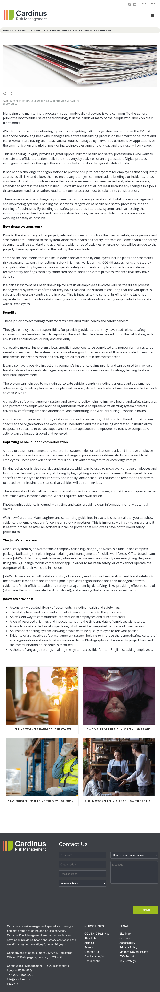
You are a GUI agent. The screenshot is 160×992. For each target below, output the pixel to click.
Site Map (125, 933)
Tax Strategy (127, 961)
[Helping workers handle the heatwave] (42, 696)
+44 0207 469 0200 (20, 974)
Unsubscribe (92, 961)
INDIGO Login (148, 3)
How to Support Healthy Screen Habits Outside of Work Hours (120, 729)
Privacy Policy (128, 947)
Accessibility (127, 942)
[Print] (13, 93)
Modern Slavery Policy (133, 951)
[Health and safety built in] (80, 66)
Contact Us (91, 951)
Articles (89, 942)
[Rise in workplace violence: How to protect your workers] (119, 767)
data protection (19, 101)
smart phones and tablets (63, 101)
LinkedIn (12, 984)
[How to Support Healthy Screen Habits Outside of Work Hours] (119, 696)
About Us (90, 938)
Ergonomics (60, 30)
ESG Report (126, 956)
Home (7, 30)
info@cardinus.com (19, 979)
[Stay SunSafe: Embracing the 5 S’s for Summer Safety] (42, 767)
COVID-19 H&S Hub (97, 933)
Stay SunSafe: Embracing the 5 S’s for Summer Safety (43, 801)
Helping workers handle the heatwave (42, 729)
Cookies (124, 938)
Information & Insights (31, 30)
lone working (39, 101)
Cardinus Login (94, 956)
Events (88, 947)
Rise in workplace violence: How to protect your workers (120, 801)
